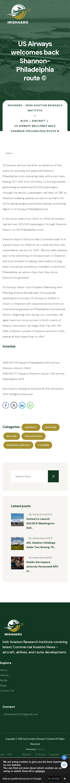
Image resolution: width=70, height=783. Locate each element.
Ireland (12, 436)
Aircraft (31, 427)
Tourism (43, 445)
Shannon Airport (18, 445)
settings (40, 771)
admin (9, 153)
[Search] (53, 476)
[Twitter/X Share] (14, 405)
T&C (13, 754)
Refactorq (40, 749)
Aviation (51, 427)
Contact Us (7, 690)
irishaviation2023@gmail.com (21, 714)
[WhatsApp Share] (30, 405)
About (3, 670)
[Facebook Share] (6, 405)
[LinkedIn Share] (22, 405)
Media (3, 680)
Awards (4, 675)
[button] (35, 778)
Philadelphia (33, 436)
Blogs (3, 685)
